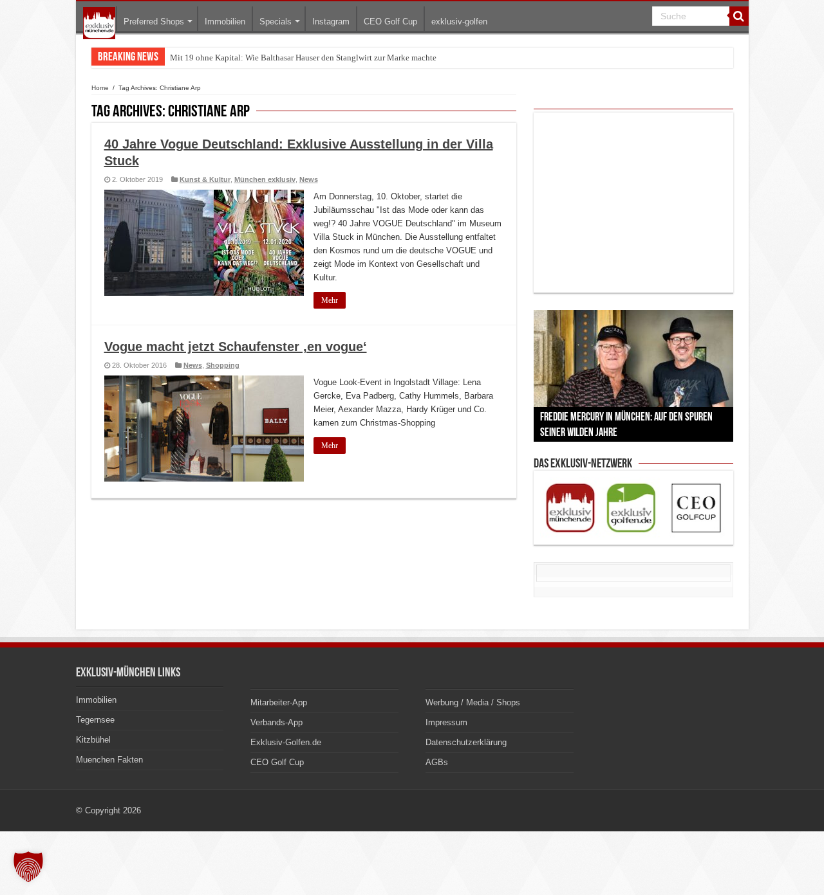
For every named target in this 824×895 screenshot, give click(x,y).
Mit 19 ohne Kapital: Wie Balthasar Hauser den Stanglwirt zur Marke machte (303, 57)
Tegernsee (95, 720)
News (308, 179)
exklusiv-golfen (459, 21)
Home (100, 87)
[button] (28, 866)
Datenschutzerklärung (466, 742)
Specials (275, 21)
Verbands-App (276, 722)
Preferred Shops (154, 21)
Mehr (329, 300)
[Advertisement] (633, 202)
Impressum (446, 722)
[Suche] (739, 16)
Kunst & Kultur (205, 179)
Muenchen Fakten (109, 759)
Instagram (331, 21)
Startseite (99, 23)
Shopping (222, 365)
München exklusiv (264, 179)
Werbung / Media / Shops (473, 702)
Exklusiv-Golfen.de (285, 742)
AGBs (437, 762)
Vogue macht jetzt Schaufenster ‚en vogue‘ (235, 346)
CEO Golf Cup (390, 21)
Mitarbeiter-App (278, 702)
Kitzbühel (93, 740)
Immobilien (225, 21)
